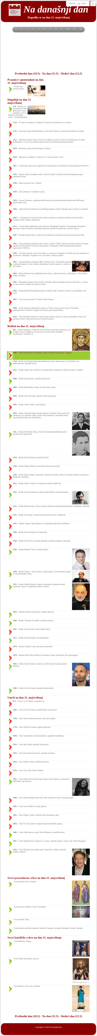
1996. (15, 253)
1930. (15, 466)
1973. (15, 226)
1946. (15, 532)
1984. (15, 664)
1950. (15, 200)
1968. (15, 218)
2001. (15, 282)
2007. (15, 299)
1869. (15, 736)
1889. (15, 387)
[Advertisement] (48, 51)
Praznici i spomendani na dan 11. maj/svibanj (25, 81)
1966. (15, 621)
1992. (15, 244)
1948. (15, 541)
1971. (15, 638)
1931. (15, 174)
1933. (15, 492)
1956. (15, 762)
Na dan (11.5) (50, 73)
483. (14, 330)
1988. (15, 688)
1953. (15, 584)
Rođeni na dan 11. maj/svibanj (25, 326)
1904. (15, 413)
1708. (15, 718)
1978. (15, 646)
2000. (15, 273)
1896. (15, 396)
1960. (15, 209)
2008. (15, 308)
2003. (15, 291)
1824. (15, 148)
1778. (15, 727)
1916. (15, 744)
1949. (15, 183)
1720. (15, 361)
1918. (15, 457)
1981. (15, 779)
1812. (15, 140)
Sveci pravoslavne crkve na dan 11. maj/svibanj (36, 877)
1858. (15, 157)
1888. (15, 379)
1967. (15, 629)
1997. (15, 262)
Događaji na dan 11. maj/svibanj (19, 101)
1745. (15, 131)
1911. (15, 432)
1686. (15, 710)
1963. (15, 612)
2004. (15, 824)
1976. (15, 770)
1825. (15, 370)
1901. (15, 405)
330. (14, 106)
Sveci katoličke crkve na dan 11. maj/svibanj (34, 937)
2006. (15, 832)
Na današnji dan (56, 1027)
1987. (15, 235)
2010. (15, 317)
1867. (15, 166)
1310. (15, 122)
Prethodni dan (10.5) (27, 73)
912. (14, 701)
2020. (15, 850)
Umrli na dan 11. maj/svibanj (25, 697)
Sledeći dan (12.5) (71, 73)
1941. (15, 515)
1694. (15, 353)
